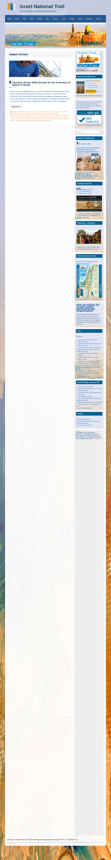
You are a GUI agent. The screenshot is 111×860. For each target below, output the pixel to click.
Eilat (51, 111)
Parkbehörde (26, 117)
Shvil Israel (52, 117)
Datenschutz (20, 839)
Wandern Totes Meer (15, 120)
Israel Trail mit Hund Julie (85, 408)
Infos (47, 18)
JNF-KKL (71, 18)
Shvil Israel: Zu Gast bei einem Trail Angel (90, 402)
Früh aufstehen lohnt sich (85, 396)
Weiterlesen (16, 107)
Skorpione (58, 117)
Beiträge (39, 18)
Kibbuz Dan (47, 115)
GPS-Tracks (81, 394)
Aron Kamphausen (26, 111)
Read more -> (97, 249)
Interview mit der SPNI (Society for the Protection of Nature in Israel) (41, 83)
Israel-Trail (49, 113)
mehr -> (98, 91)
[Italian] (88, 70)
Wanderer (67, 118)
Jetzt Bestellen (90, 91)
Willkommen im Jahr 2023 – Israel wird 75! (90, 388)
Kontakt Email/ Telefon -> (84, 419)
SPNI (26, 118)
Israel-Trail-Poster (83, 390)
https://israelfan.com (84, 376)
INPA (32, 113)
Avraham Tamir (35, 111)
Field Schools (64, 111)
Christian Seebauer (45, 111)
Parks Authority (34, 117)
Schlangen (46, 117)
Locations (55, 18)
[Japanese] (90, 70)
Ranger (41, 117)
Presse (64, 18)
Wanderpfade (24, 120)
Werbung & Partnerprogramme (43, 839)
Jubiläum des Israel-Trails (32, 115)
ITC (24, 115)
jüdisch (41, 115)
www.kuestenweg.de (82, 423)
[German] (82, 70)
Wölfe (49, 120)
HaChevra (23, 113)
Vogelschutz (61, 118)
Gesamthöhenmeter (15, 113)
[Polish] (92, 70)
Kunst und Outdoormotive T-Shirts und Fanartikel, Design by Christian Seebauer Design (89, 367)
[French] (80, 70)
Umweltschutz (53, 118)
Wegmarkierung (33, 120)
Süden (32, 18)
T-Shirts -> (99, 18)
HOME (9, 18)
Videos (80, 18)
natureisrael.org (19, 117)
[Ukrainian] (97, 70)
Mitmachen (89, 18)
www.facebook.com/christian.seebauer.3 (88, 421)
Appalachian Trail (16, 111)
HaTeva (29, 113)
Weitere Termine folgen (85, 193)
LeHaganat (62, 115)
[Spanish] (94, 70)
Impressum (11, 839)
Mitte (24, 18)
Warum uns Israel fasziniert (85, 386)
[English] (77, 70)
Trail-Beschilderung (37, 118)
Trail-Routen (46, 118)
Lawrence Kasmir (54, 115)
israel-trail (13, 87)
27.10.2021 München (84, 191)
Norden (17, 18)
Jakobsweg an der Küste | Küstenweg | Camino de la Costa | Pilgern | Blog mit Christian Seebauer (89, 349)
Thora (30, 118)
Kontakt (29, 839)
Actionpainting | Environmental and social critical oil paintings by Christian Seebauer (88, 373)
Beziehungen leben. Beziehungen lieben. (90, 392)
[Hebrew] (86, 70)
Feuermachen (57, 111)
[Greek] (84, 70)
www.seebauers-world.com (84, 425)
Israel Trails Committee (40, 113)
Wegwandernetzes (42, 120)
